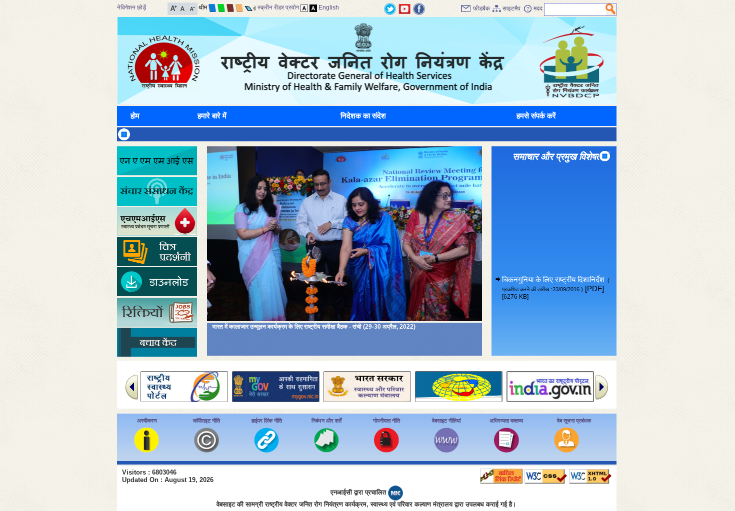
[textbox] (575, 9)
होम (135, 115)
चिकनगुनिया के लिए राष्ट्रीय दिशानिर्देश (556, 273)
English (328, 7)
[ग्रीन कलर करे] (221, 7)
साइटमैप (511, 8)
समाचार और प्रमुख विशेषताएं (560, 156)
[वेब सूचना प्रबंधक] (566, 450)
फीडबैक (481, 8)
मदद (538, 8)
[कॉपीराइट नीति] (206, 450)
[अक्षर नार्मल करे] (183, 7)
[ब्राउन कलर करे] (230, 7)
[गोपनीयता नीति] (386, 450)
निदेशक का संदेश (363, 115)
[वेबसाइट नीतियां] (446, 450)
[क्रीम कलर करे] (239, 7)
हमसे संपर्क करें (536, 115)
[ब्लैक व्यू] (313, 7)
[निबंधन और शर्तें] (326, 450)
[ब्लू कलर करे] (212, 7)
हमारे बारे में (212, 115)
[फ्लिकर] (419, 8)
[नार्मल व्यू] (304, 7)
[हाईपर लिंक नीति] (266, 450)
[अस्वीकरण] (146, 450)
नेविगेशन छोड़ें (131, 7)
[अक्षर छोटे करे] (191, 7)
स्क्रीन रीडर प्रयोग (278, 7)
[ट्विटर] (390, 8)
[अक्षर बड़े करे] (173, 7)
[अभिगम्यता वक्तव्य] (506, 450)
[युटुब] (404, 8)
